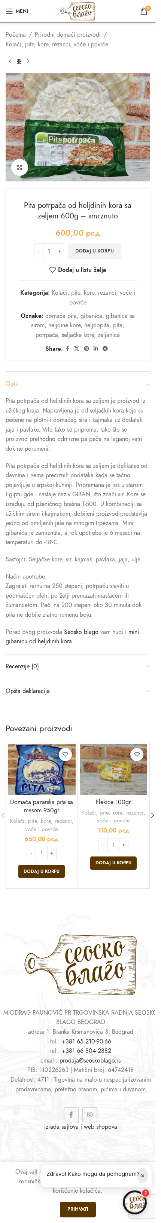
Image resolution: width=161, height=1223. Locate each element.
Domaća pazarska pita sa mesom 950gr (41, 806)
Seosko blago (81, 632)
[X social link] (77, 349)
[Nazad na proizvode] (19, 61)
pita (117, 325)
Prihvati (77, 1209)
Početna (16, 35)
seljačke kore (78, 335)
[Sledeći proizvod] (28, 61)
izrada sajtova (61, 1127)
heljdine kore (64, 325)
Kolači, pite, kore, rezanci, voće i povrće (57, 44)
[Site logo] (77, 11)
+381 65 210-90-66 (86, 1041)
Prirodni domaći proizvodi (68, 35)
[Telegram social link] (105, 349)
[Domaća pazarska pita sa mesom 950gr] (42, 769)
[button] (41, 871)
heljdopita (96, 325)
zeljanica (109, 335)
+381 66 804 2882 (86, 1051)
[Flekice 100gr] (114, 769)
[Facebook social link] (67, 349)
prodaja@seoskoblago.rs (90, 1061)
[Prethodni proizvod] (10, 61)
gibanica (91, 316)
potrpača (47, 335)
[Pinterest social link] (86, 349)
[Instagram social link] (89, 1114)
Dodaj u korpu (94, 251)
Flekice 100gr (113, 802)
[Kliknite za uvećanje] (19, 167)
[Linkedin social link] (95, 349)
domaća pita (61, 316)
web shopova (100, 1127)
